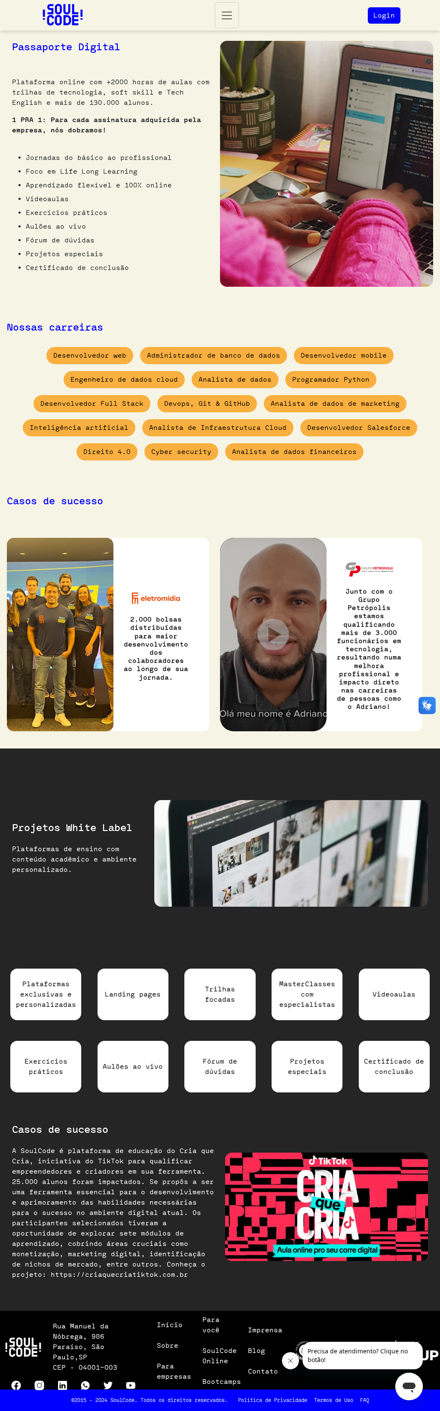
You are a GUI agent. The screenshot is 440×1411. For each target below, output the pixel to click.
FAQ (364, 1400)
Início (170, 1325)
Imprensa (265, 1330)
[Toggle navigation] (227, 15)
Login (384, 15)
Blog (256, 1351)
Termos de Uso (333, 1400)
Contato (263, 1371)
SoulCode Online (219, 1356)
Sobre (167, 1345)
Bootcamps (221, 1381)
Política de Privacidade (272, 1400)
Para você (211, 1325)
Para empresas (174, 1371)
